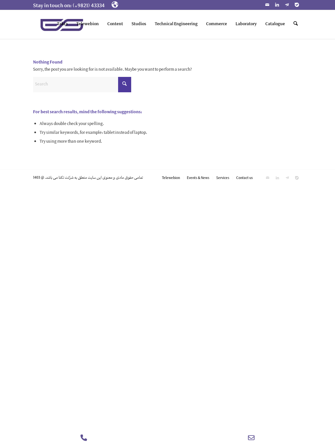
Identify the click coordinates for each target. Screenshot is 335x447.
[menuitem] (70, 6)
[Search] (295, 24)
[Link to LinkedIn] (277, 5)
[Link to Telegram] (287, 5)
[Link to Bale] (297, 5)
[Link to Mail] (267, 5)
